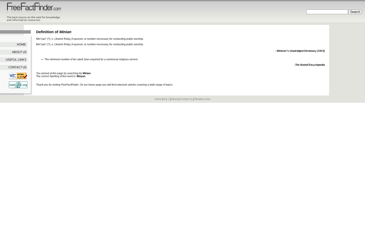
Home (158, 99)
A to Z (166, 99)
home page (95, 84)
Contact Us (186, 99)
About (174, 99)
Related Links (202, 99)
